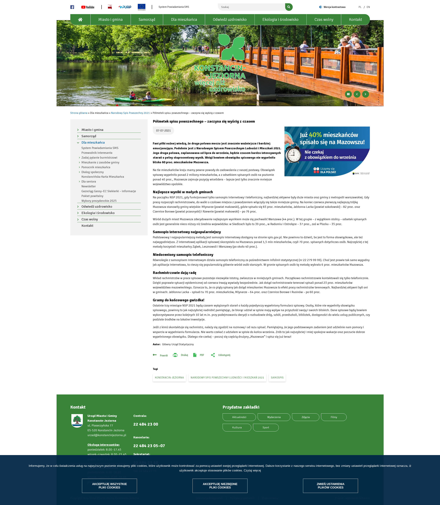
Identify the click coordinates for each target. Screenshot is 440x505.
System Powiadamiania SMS (174, 6)
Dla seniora (88, 181)
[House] (80, 19)
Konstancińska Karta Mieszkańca (102, 177)
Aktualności (239, 417)
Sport (266, 427)
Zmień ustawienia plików (330, 485)
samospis (277, 377)
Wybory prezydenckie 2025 (99, 201)
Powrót (164, 355)
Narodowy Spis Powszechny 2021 (130, 113)
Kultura (237, 427)
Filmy (334, 417)
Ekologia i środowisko (280, 19)
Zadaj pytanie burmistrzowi (99, 157)
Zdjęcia (306, 417)
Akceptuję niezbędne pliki (220, 485)
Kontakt (355, 19)
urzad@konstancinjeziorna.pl (106, 435)
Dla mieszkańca (184, 19)
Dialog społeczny (92, 172)
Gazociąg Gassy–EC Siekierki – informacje (108, 191)
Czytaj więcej (252, 470)
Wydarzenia (274, 417)
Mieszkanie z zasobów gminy (100, 162)
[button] (327, 151)
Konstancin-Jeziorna (169, 377)
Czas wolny (324, 19)
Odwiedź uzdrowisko (230, 19)
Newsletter (88, 186)
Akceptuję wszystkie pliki (109, 485)
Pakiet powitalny (92, 196)
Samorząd (147, 19)
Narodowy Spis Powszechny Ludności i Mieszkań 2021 (227, 377)
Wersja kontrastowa (334, 7)
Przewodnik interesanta (96, 153)
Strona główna (78, 113)
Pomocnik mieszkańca (95, 167)
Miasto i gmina (110, 19)
